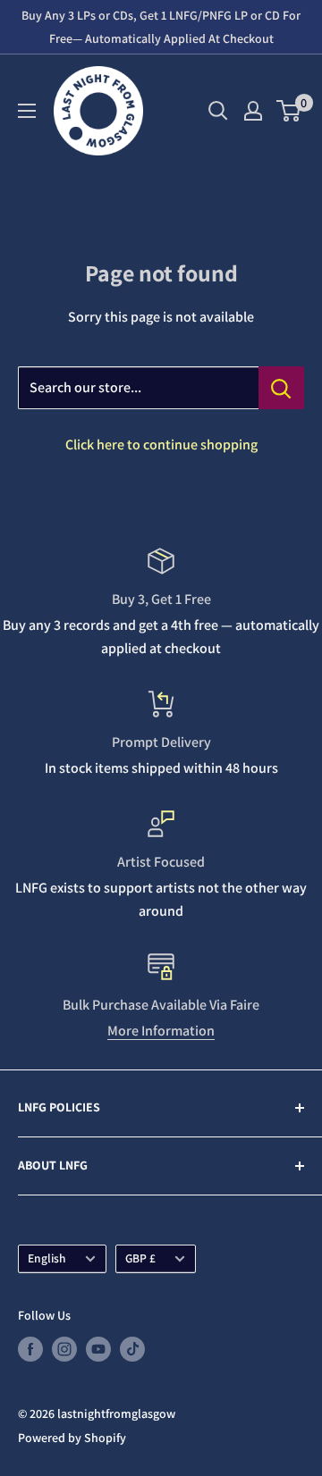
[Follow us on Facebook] (30, 1350)
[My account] (253, 111)
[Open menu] (27, 111)
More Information (161, 1030)
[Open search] (218, 111)
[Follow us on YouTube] (98, 1350)
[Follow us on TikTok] (132, 1350)
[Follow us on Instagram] (64, 1350)
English (47, 1258)
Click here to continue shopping (161, 444)
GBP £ (140, 1258)
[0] (289, 111)
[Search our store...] (281, 387)
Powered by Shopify (72, 1438)
